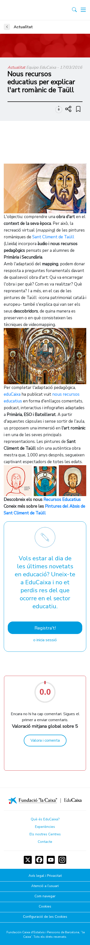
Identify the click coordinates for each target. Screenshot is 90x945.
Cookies (45, 907)
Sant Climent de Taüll (53, 237)
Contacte (45, 841)
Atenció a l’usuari (45, 886)
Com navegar (45, 896)
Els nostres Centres (45, 834)
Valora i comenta (45, 740)
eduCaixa (12, 394)
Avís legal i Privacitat (45, 876)
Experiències (45, 826)
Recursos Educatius (62, 499)
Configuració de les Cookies (45, 917)
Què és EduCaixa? (45, 819)
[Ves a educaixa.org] (26, 10)
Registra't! (45, 628)
